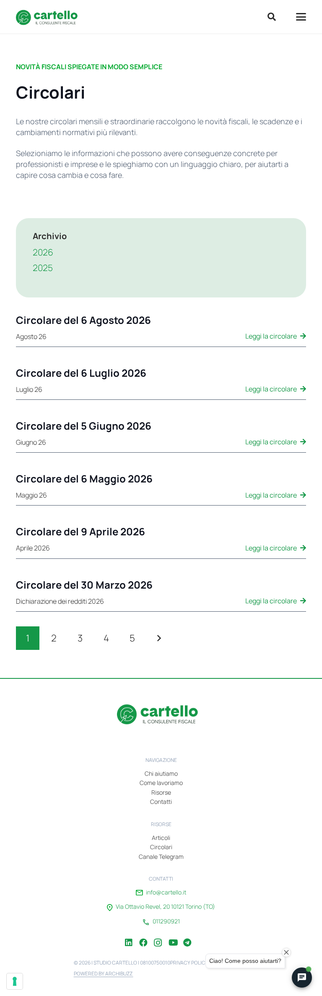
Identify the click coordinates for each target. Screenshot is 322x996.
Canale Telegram (161, 856)
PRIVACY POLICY (189, 962)
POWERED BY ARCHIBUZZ (103, 973)
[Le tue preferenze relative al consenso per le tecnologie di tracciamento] (15, 981)
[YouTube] (173, 936)
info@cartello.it (166, 892)
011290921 (166, 921)
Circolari (161, 847)
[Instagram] (158, 936)
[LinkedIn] (129, 936)
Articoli (161, 838)
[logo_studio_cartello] (49, 16)
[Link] (161, 330)
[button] (271, 16)
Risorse (161, 792)
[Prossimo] (158, 638)
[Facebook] (143, 936)
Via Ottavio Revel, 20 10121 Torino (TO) (165, 906)
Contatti (161, 802)
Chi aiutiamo (161, 773)
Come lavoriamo (161, 783)
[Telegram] (187, 936)
